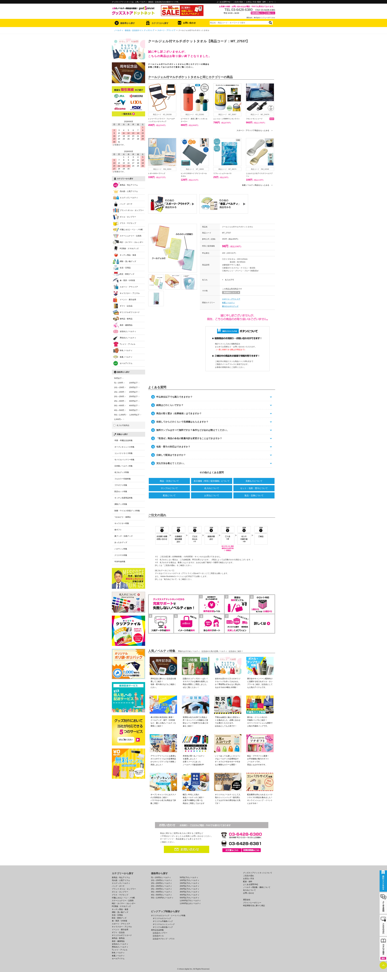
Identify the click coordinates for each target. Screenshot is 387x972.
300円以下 (133, 401)
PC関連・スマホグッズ (129, 248)
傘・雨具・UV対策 (127, 280)
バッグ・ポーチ (126, 204)
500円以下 (133, 410)
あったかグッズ (120, 542)
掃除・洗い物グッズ (128, 261)
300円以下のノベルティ (189, 892)
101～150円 (119, 387)
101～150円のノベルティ (161, 880)
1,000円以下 (134, 415)
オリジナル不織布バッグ (163, 921)
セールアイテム (126, 363)
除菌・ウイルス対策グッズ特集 (127, 511)
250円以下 (133, 396)
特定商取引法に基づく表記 (254, 906)
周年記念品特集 (157, 930)
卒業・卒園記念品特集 (123, 440)
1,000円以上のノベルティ (190, 903)
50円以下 (118, 378)
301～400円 (119, 406)
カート (271, 2)
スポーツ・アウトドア (166, 30)
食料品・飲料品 (126, 319)
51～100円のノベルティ (161, 877)
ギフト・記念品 (126, 306)
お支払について (211, 495)
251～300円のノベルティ (161, 889)
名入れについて (211, 488)
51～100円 (118, 383)
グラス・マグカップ (128, 223)
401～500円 (119, 410)
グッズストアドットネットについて (257, 873)
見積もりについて (254, 481)
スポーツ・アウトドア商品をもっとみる (255, 130)
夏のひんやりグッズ (230, 306)
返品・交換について (253, 495)
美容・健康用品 (126, 325)
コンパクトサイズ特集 (123, 453)
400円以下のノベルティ (189, 895)
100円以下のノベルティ (189, 880)
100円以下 (133, 383)
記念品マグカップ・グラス (164, 939)
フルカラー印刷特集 (122, 479)
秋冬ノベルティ (126, 350)
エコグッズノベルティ (129, 198)
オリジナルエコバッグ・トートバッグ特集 (168, 915)
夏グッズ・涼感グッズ (123, 536)
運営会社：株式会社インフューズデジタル (260, 17)
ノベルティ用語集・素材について (256, 887)
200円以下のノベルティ (189, 886)
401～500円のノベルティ (161, 895)
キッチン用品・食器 (128, 255)
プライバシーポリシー (252, 903)
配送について (169, 495)
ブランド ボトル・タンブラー (132, 210)
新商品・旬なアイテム (129, 185)
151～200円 (119, 392)
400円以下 (133, 406)
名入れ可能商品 (123, 425)
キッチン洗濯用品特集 (123, 498)
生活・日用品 (125, 268)
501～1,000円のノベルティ (162, 898)
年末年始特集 (119, 562)
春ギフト (118, 530)
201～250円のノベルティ (161, 886)
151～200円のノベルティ (161, 883)
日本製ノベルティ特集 (123, 466)
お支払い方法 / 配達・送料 (256, 2)
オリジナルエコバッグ (162, 918)
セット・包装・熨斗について (254, 488)
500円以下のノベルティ (189, 898)
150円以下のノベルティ (189, 883)
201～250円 (119, 396)
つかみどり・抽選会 (122, 517)
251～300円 (119, 401)
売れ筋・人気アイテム (129, 191)
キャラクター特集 (121, 523)
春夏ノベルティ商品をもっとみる (257, 185)
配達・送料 (247, 881)
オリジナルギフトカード (130, 312)
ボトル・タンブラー (128, 217)
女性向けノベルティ (128, 331)
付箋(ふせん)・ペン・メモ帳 (131, 229)
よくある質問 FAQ (223, 2)
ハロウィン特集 (120, 549)
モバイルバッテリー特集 (124, 460)
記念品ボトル (158, 936)
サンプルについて (169, 488)
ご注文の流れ (238, 2)
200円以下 (133, 392)
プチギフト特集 (120, 485)
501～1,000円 (120, 415)
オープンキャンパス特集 (124, 447)
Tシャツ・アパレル (127, 344)
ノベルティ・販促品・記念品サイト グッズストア (134, 30)
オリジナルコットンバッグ (164, 924)
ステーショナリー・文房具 (130, 236)
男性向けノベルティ (128, 338)
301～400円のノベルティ (161, 892)
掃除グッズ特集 (120, 504)
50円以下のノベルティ (189, 877)
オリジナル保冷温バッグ (163, 927)
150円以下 (133, 387)
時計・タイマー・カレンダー (131, 242)
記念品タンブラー (160, 933)
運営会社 (246, 900)
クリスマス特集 (120, 555)
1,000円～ (118, 419)
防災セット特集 (120, 491)
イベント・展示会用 (128, 300)
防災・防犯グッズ (127, 274)
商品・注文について (169, 481)
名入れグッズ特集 (121, 472)
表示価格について (212, 481)
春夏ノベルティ (228, 303)
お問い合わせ (189, 23)
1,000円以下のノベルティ (190, 901)
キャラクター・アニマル (130, 293)
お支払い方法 (248, 878)
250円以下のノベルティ (189, 889)
